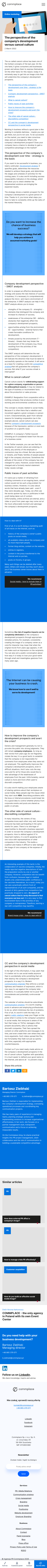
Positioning (23, 1509)
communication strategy (15, 1005)
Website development (23, 1513)
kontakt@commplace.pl (23, 1405)
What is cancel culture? (17, 100)
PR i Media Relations (23, 1491)
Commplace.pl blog (12, 4)
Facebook (7, 1070)
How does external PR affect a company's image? (17, 1219)
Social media (23, 1505)
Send (23, 1474)
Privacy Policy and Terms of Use (23, 1547)
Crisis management (23, 1498)
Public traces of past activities (20, 104)
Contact (23, 1532)
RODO (23, 1550)
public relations (17, 1015)
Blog (23, 1539)
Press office (23, 1543)
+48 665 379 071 (9, 1352)
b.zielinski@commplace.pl (32, 1096)
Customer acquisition (15, 1269)
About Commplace (23, 1529)
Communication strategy (23, 1494)
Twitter (13, 1070)
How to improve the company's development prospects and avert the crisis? (24, 110)
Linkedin (19, 1070)
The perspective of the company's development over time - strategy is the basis (24, 87)
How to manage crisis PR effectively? (20, 1260)
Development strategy (29, 166)
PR (7, 1191)
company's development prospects (26, 423)
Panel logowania (23, 1536)
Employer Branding (23, 1516)
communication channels (15, 984)
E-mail (24, 1070)
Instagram (28, 1426)
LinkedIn (24, 1374)
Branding (23, 1502)
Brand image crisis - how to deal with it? (24, 915)
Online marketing (12, 14)
